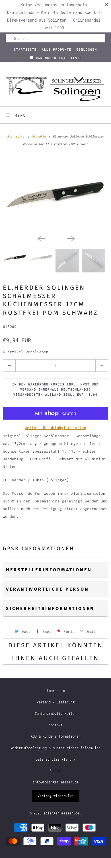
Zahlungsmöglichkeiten (56, 713)
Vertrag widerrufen (55, 796)
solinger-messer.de (61, 813)
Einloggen (87, 49)
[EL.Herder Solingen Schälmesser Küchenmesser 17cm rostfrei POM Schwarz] (55, 193)
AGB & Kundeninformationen (56, 736)
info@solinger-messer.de (56, 782)
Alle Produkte (56, 49)
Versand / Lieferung (56, 702)
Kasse (76, 58)
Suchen (55, 771)
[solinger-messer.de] (56, 86)
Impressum (56, 691)
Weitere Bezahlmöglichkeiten (55, 427)
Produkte (40, 136)
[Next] (70, 238)
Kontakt (56, 725)
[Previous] (40, 238)
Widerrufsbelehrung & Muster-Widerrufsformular (55, 748)
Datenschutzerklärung (55, 759)
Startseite (25, 49)
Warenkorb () (49, 58)
